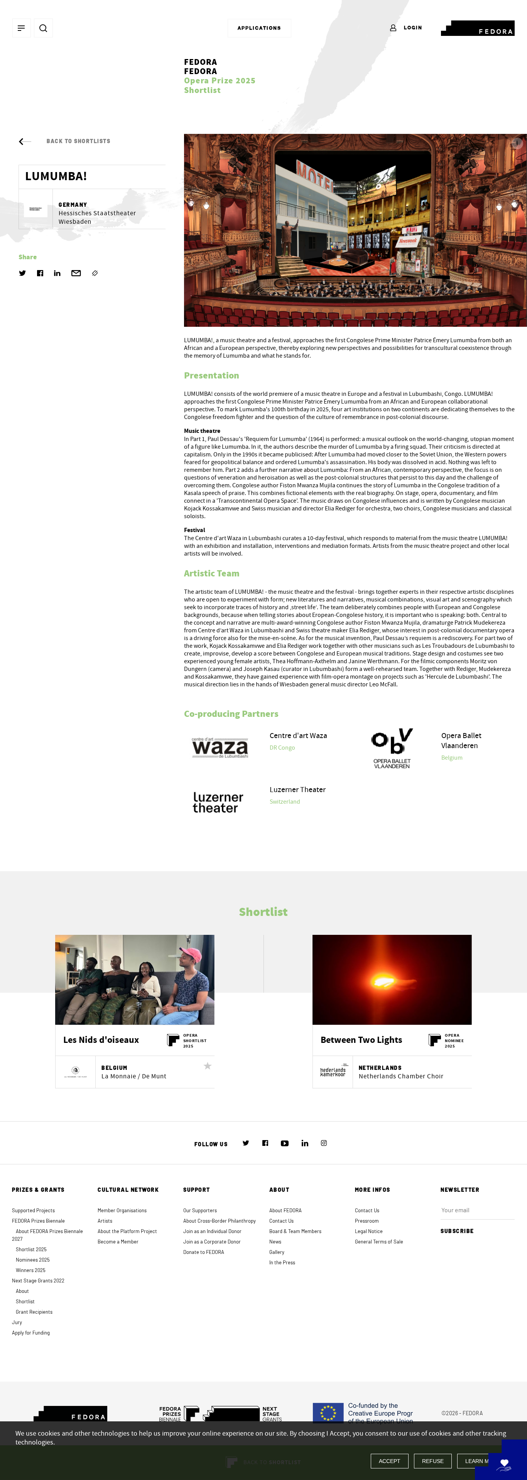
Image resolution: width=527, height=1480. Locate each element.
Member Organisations (122, 1210)
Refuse (433, 1461)
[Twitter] (22, 273)
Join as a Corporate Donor (212, 1242)
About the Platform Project (127, 1231)
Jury (17, 1322)
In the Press (282, 1262)
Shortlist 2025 (31, 1249)
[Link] (95, 273)
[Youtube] (285, 1143)
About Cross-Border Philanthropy (219, 1221)
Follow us (211, 1144)
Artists (105, 1221)
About (22, 1291)
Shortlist (25, 1301)
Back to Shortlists (78, 141)
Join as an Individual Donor (212, 1231)
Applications (259, 28)
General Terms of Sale (379, 1242)
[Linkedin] (57, 273)
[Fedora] (478, 26)
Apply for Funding (31, 1333)
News (275, 1242)
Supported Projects (33, 1210)
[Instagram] (324, 1143)
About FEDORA (285, 1210)
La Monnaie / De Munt (134, 1076)
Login (412, 27)
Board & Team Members (295, 1231)
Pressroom (367, 1221)
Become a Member (118, 1242)
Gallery (276, 1252)
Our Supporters (200, 1210)
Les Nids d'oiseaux (101, 1040)
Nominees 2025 (33, 1260)
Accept (389, 1461)
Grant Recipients (34, 1312)
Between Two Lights (361, 1040)
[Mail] (76, 273)
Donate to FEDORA (203, 1252)
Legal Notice (369, 1231)
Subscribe (457, 1231)
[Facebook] (40, 273)
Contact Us (281, 1221)
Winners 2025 (31, 1270)
